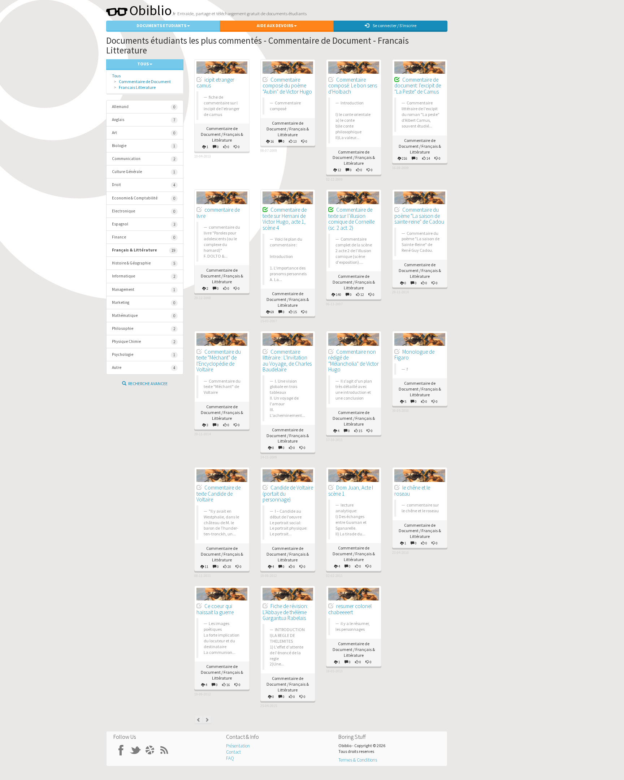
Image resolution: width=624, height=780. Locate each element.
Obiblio (150, 10)
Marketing (143, 302)
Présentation (238, 746)
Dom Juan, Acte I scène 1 (350, 490)
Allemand (143, 106)
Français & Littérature (143, 250)
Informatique (143, 276)
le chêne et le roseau (412, 490)
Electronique (143, 211)
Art (143, 132)
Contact (233, 752)
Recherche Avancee (148, 383)
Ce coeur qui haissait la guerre (215, 609)
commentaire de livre (218, 212)
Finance (143, 237)
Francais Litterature (137, 87)
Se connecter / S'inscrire (394, 25)
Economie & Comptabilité (143, 198)
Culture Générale (143, 171)
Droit (143, 185)
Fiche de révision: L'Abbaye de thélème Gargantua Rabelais (285, 612)
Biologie (143, 145)
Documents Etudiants (161, 25)
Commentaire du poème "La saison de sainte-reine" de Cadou (419, 215)
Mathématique (143, 315)
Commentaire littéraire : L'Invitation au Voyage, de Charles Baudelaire (287, 360)
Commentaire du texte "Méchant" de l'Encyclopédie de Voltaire (218, 360)
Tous (116, 75)
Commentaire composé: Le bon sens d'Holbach (352, 85)
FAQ (230, 758)
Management (143, 289)
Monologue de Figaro (414, 354)
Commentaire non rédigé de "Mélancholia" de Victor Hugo (353, 360)
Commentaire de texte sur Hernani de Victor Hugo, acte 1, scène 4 (285, 218)
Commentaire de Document (145, 81)
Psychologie (143, 354)
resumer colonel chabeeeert (350, 609)
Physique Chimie (143, 341)
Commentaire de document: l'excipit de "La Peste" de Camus (417, 85)
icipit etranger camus (215, 82)
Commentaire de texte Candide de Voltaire (218, 493)
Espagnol (143, 224)
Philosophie (143, 328)
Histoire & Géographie (143, 263)
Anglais (143, 119)
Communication (143, 158)
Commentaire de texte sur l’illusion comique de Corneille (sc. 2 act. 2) (351, 218)
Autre (143, 367)
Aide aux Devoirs (275, 25)
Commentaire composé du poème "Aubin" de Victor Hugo (287, 85)
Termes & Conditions (357, 760)
